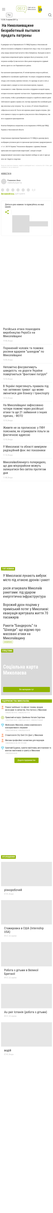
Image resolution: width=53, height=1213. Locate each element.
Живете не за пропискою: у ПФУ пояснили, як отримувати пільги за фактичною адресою (26, 431)
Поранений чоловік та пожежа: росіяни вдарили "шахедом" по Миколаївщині (23, 351)
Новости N (6, 173)
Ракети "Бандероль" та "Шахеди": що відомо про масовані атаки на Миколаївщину (22, 631)
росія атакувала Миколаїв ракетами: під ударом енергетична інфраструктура (24, 592)
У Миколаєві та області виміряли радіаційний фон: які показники (25, 448)
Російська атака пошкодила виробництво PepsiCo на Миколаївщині (21, 332)
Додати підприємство (26, 760)
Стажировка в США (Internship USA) (24, 930)
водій (7, 1050)
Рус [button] (9, 15)
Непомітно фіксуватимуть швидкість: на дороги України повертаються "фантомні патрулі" (25, 370)
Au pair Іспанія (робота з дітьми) (25, 1012)
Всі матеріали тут (26, 689)
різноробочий (13, 890)
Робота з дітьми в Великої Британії (21, 972)
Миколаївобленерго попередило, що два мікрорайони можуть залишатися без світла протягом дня (24, 467)
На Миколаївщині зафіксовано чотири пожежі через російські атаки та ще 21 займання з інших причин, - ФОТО (25, 410)
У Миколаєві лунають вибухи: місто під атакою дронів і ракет (26, 577)
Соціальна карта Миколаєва (20, 670)
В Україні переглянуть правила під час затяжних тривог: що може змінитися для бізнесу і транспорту (26, 389)
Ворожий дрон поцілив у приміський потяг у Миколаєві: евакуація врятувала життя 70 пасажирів (26, 611)
